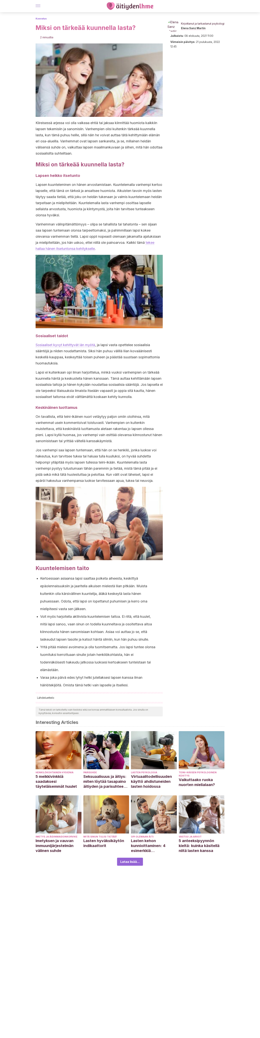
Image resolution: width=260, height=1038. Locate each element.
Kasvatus (41, 18)
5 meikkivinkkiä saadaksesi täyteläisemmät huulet (56, 781)
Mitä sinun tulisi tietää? (100, 836)
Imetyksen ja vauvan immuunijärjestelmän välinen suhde (54, 845)
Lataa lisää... (130, 862)
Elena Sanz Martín (193, 28)
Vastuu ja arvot (190, 836)
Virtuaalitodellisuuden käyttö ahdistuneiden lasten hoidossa (151, 781)
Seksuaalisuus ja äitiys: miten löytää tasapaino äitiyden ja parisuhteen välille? (104, 781)
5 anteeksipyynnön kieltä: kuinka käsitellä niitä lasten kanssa (199, 845)
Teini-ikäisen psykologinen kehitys (198, 774)
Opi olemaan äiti (142, 836)
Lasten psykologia (144, 772)
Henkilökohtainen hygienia (54, 772)
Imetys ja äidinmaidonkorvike (56, 836)
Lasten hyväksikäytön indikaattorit (103, 843)
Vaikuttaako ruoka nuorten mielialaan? (197, 782)
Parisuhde (90, 772)
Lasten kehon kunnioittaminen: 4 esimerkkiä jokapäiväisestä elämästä (148, 845)
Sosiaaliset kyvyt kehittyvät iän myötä (65, 345)
